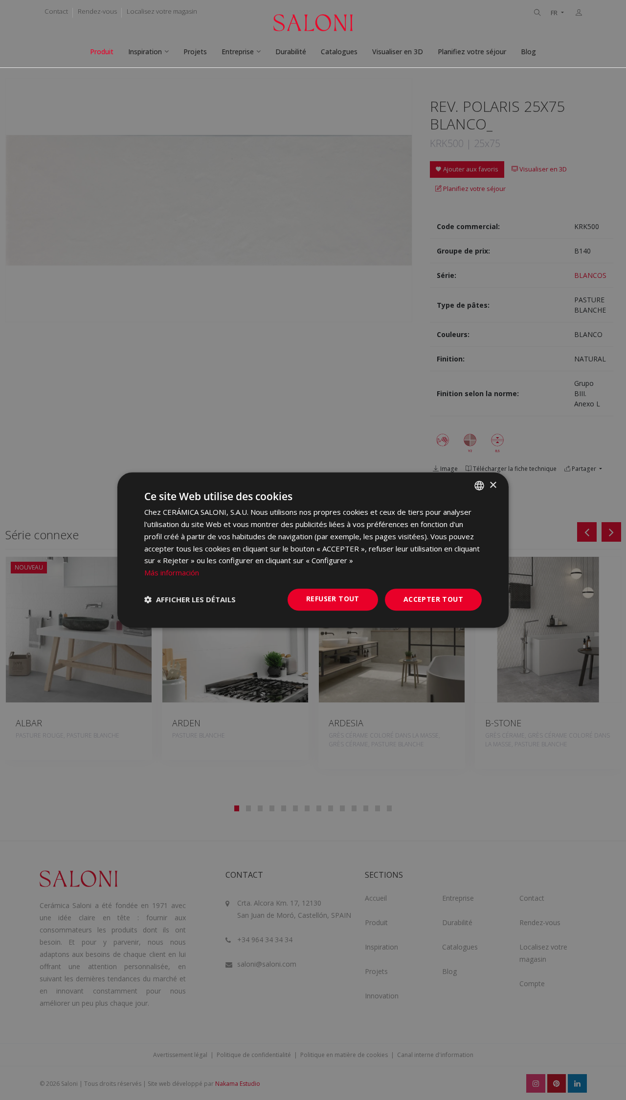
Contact (56, 11)
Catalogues (339, 51)
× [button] (492, 485)
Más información (171, 572)
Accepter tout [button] (433, 599)
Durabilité (290, 51)
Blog (528, 51)
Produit (101, 51)
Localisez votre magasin (162, 11)
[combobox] (479, 485)
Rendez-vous (97, 11)
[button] (190, 599)
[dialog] (313, 550)
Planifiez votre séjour (472, 51)
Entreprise (238, 51)
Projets (195, 51)
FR (555, 13)
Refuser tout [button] (332, 598)
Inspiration (145, 51)
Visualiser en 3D (397, 51)
